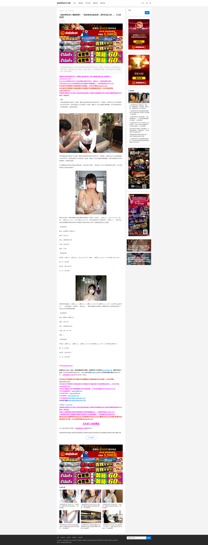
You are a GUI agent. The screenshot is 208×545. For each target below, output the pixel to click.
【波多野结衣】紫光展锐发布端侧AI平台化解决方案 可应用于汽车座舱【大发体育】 (139, 112)
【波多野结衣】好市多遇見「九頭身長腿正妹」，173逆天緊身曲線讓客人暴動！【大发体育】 (139, 118)
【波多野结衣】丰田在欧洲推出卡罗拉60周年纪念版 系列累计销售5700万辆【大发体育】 (91, 526)
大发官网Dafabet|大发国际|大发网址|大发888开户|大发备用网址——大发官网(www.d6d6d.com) (87, 414)
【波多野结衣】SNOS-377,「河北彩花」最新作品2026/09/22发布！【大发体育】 (69, 506)
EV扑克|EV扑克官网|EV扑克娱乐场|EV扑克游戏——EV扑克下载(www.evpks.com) (83, 86)
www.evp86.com (106, 370)
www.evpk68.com (75, 393)
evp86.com (94, 372)
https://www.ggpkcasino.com (77, 400)
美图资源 (80, 3)
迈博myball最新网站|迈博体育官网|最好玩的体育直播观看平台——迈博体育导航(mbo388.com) (86, 412)
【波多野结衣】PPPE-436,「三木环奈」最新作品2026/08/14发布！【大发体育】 (112, 506)
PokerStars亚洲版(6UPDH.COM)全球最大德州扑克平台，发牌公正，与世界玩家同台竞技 (85, 81)
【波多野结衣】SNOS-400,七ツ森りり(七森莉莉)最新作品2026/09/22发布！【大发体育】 (90, 506)
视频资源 (95, 3)
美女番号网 (69, 405)
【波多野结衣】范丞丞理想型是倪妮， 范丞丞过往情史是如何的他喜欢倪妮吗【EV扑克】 (139, 140)
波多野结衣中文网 (64, 3)
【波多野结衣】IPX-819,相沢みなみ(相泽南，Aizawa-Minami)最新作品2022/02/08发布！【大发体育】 (139, 124)
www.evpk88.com (77, 391)
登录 (143, 3)
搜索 (129, 10)
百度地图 (84, 540)
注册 (147, 3)
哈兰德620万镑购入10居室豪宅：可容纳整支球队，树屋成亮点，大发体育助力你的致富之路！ (139, 130)
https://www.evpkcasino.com (76, 398)
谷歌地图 (89, 540)
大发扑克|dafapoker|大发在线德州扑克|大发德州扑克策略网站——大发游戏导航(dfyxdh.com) (86, 83)
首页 (74, 3)
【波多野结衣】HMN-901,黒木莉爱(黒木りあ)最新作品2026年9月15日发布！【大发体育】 (69, 526)
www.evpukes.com (73, 395)
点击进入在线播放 (91, 423)
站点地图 (79, 540)
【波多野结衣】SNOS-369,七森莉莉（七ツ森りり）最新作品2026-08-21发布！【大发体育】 (112, 526)
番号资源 (88, 3)
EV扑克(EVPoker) (67, 365)
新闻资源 (102, 3)
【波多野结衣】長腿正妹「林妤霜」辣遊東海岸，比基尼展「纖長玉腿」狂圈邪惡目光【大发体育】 (139, 106)
